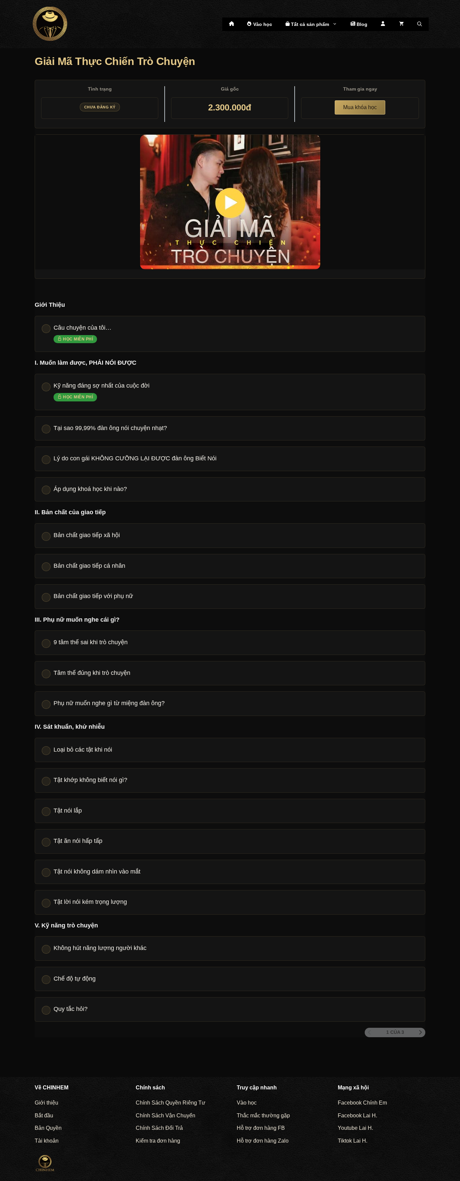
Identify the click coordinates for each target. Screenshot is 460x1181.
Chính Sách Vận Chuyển (165, 1115)
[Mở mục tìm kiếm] (419, 24)
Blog (361, 24)
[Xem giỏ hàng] (401, 24)
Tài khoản (47, 1141)
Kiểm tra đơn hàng (158, 1141)
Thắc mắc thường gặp (263, 1115)
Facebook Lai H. (357, 1115)
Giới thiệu (46, 1103)
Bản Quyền (48, 1128)
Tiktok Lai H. (352, 1141)
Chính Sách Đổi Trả (159, 1128)
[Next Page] (420, 1032)
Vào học (262, 24)
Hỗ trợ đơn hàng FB (261, 1128)
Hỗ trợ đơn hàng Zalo (263, 1141)
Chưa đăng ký (100, 107)
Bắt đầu (44, 1115)
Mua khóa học (360, 107)
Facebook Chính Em (362, 1103)
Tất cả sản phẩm (309, 24)
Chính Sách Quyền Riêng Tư (170, 1103)
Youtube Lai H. (355, 1128)
